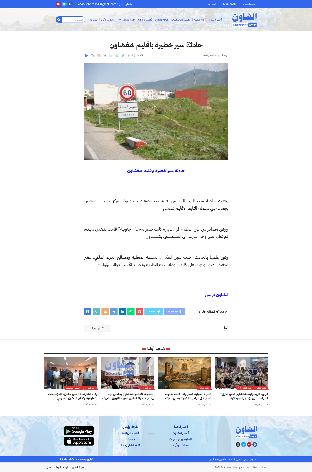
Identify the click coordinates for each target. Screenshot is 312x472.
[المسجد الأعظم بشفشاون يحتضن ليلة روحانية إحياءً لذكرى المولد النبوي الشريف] (127, 373)
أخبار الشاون (261, 388)
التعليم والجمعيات (73, 388)
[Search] (59, 20)
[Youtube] (249, 444)
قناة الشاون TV (244, 388)
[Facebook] (254, 444)
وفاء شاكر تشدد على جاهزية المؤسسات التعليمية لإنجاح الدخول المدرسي (72, 396)
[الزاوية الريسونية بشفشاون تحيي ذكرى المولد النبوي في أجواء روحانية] (241, 373)
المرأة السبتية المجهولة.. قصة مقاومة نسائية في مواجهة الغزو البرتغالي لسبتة (188, 396)
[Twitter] (243, 444)
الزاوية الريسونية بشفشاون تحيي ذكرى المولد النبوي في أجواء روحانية (245, 396)
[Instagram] (238, 444)
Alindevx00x (67, 459)
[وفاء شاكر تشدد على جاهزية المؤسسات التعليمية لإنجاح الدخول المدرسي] (70, 373)
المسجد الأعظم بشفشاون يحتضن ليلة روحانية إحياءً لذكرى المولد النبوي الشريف (128, 396)
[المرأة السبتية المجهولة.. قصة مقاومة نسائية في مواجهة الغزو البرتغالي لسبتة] (184, 373)
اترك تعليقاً (95, 328)
